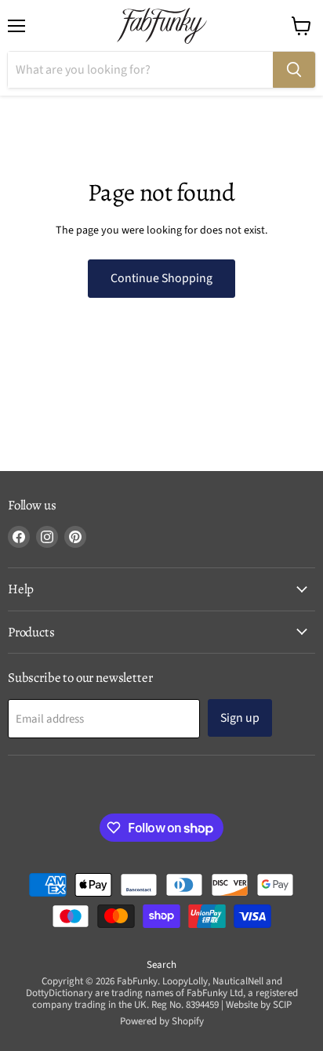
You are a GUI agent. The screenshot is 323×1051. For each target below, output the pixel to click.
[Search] (294, 70)
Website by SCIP (259, 1005)
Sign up (239, 718)
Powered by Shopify (162, 1021)
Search (161, 965)
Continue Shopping (161, 278)
